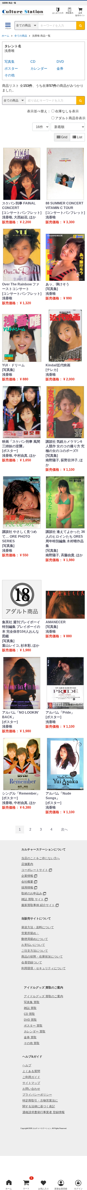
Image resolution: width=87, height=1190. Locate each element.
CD (32, 61)
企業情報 (27, 875)
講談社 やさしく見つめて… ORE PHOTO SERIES (19, 536)
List (79, 137)
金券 (60, 68)
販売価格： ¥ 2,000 (60, 379)
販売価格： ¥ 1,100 (60, 469)
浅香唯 (51, 217)
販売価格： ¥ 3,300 (60, 222)
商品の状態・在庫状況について (42, 956)
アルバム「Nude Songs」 (58, 796)
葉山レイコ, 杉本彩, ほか (20, 645)
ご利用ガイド (31, 1077)
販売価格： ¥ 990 (59, 298)
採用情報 (27, 887)
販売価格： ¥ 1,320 (16, 303)
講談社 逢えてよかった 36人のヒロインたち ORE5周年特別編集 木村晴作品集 (65, 539)
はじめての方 (58, 13)
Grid (63, 137)
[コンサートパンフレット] (21, 212)
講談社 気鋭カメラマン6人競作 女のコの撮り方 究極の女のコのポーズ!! (65, 446)
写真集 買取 (31, 1002)
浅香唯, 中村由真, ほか (19, 455)
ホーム (5, 35)
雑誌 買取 (30, 1008)
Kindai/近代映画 (58, 365)
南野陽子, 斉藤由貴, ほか (64, 555)
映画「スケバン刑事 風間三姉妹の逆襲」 (21, 444)
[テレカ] (52, 370)
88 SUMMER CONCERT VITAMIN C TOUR (64, 205)
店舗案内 (27, 864)
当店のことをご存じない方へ (40, 858)
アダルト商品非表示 (70, 118)
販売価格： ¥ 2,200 (16, 222)
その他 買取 (31, 1043)
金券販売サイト (80, 14)
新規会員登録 (60, 1188)
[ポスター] (10, 451)
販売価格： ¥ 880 (15, 379)
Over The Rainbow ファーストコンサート (20, 286)
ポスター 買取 (33, 1025)
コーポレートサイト (34, 870)
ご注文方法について (34, 950)
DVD (60, 61)
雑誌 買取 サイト (32, 899)
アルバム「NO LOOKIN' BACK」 (20, 715)
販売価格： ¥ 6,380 (16, 807)
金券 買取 (30, 1037)
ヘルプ (26, 1065)
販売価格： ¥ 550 (15, 555)
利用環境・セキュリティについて (43, 968)
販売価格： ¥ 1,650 (16, 460)
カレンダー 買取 (34, 1031)
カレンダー (38, 68)
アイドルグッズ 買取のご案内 (43, 996)
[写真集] (52, 289)
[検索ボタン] (80, 25)
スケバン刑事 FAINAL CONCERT (19, 205)
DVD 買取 (30, 1019)
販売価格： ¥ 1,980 (60, 560)
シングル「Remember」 (21, 793)
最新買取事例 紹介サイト (38, 905)
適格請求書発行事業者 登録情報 (43, 1112)
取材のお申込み (31, 893)
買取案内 (69, 13)
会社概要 (27, 881)
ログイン (78, 1188)
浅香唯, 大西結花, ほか (19, 217)
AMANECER (56, 622)
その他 (9, 75)
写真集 (9, 61)
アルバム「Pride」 (60, 712)
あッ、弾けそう (57, 284)
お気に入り (43, 1188)
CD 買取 (29, 1014)
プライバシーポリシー (37, 1094)
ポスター (11, 68)
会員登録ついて (31, 962)
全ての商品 (20, 35)
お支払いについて (33, 944)
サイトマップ (31, 1083)
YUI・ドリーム (13, 365)
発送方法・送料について (37, 927)
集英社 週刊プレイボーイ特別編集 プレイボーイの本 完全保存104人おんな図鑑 (21, 629)
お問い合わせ (31, 1088)
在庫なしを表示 (66, 111)
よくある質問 (31, 1071)
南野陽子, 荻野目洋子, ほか (64, 462)
